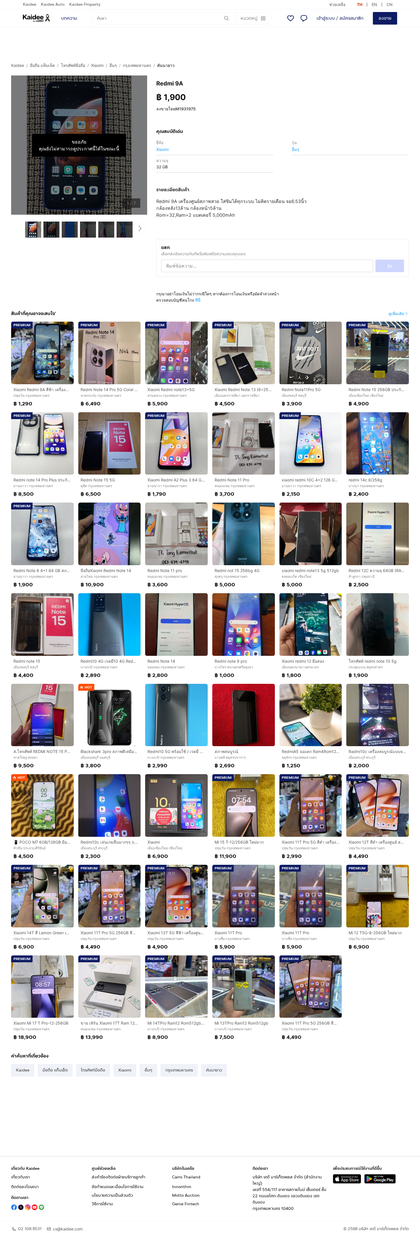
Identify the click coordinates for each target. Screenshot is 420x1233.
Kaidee (29, 4)
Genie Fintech (185, 1204)
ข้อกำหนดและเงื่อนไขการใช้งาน (117, 1187)
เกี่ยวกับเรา (20, 1177)
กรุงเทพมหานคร (137, 65)
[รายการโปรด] (290, 18)
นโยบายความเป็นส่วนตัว (112, 1195)
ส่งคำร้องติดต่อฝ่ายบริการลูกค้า (118, 1177)
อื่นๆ (113, 65)
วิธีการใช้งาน (102, 1204)
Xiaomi (97, 65)
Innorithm (181, 1187)
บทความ (69, 18)
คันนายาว (166, 65)
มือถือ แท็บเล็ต (42, 65)
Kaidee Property (84, 4)
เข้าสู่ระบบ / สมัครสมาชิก (340, 18)
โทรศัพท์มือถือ (73, 65)
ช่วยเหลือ (337, 4)
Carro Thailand (186, 1177)
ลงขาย (385, 18)
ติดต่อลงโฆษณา (25, 1187)
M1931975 (185, 108)
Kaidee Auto (53, 4)
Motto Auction (186, 1195)
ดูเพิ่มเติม (396, 313)
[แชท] (303, 18)
